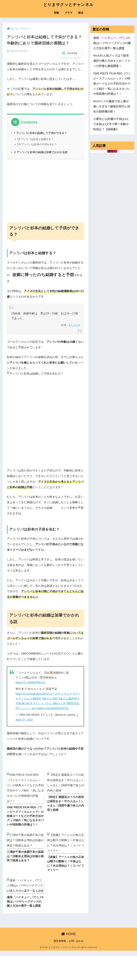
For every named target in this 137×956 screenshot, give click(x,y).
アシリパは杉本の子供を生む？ (37, 144)
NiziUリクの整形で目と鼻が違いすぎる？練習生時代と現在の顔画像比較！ (111, 106)
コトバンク (73, 325)
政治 (80, 12)
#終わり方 (59, 703)
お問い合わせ (76, 941)
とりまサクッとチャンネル (68, 4)
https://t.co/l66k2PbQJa (30, 682)
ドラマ (68, 12)
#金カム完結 (50, 698)
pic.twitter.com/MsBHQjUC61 (50, 708)
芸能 (56, 12)
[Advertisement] (45, 189)
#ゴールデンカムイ (60, 693)
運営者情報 (59, 941)
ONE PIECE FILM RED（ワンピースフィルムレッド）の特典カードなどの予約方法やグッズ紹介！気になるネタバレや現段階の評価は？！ (112, 84)
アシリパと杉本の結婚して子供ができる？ (40, 132)
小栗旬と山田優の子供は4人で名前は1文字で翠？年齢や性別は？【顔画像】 (111, 124)
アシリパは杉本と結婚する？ (35, 139)
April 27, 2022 (24, 719)
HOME (70, 934)
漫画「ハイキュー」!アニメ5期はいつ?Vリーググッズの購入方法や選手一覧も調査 (112, 43)
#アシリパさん (42, 703)
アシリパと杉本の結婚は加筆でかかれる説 (40, 152)
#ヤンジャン (23, 708)
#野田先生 (72, 703)
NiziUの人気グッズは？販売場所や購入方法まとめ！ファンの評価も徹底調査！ (111, 60)
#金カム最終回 (67, 698)
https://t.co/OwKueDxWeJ (32, 693)
